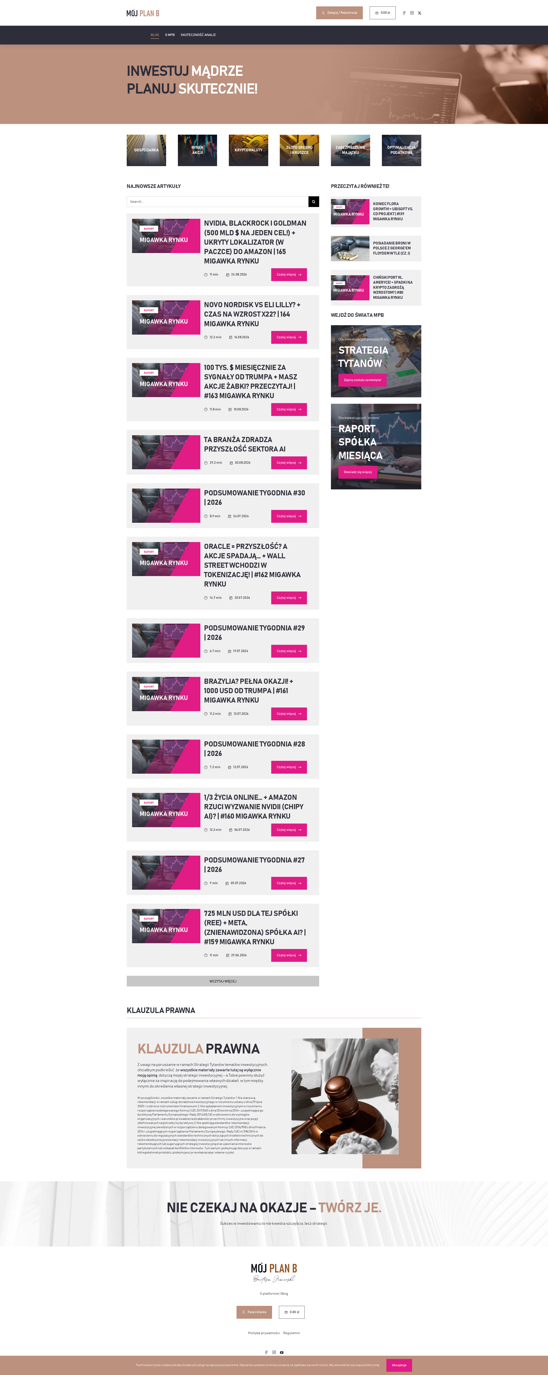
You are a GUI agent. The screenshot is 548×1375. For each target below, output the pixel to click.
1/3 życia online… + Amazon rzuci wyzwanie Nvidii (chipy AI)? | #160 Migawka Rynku (253, 807)
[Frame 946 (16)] (166, 437)
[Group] (274, 1264)
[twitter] (419, 13)
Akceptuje (399, 1365)
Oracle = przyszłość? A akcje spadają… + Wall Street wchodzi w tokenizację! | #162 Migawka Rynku (252, 565)
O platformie (269, 1293)
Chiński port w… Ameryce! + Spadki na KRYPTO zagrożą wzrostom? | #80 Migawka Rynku (393, 288)
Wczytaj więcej (223, 981)
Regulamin (291, 1333)
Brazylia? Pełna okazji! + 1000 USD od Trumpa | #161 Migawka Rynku (248, 691)
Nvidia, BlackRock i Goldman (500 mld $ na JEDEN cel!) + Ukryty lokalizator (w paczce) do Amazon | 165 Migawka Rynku (255, 242)
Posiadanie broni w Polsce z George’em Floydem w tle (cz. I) (392, 248)
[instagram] (412, 13)
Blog (284, 1293)
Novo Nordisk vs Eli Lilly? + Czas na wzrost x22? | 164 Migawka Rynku (252, 314)
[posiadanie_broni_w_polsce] (350, 237)
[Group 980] (166, 220)
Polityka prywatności (264, 1333)
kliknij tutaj (372, 1365)
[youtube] (281, 1352)
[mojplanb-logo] (143, 11)
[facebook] (404, 13)
